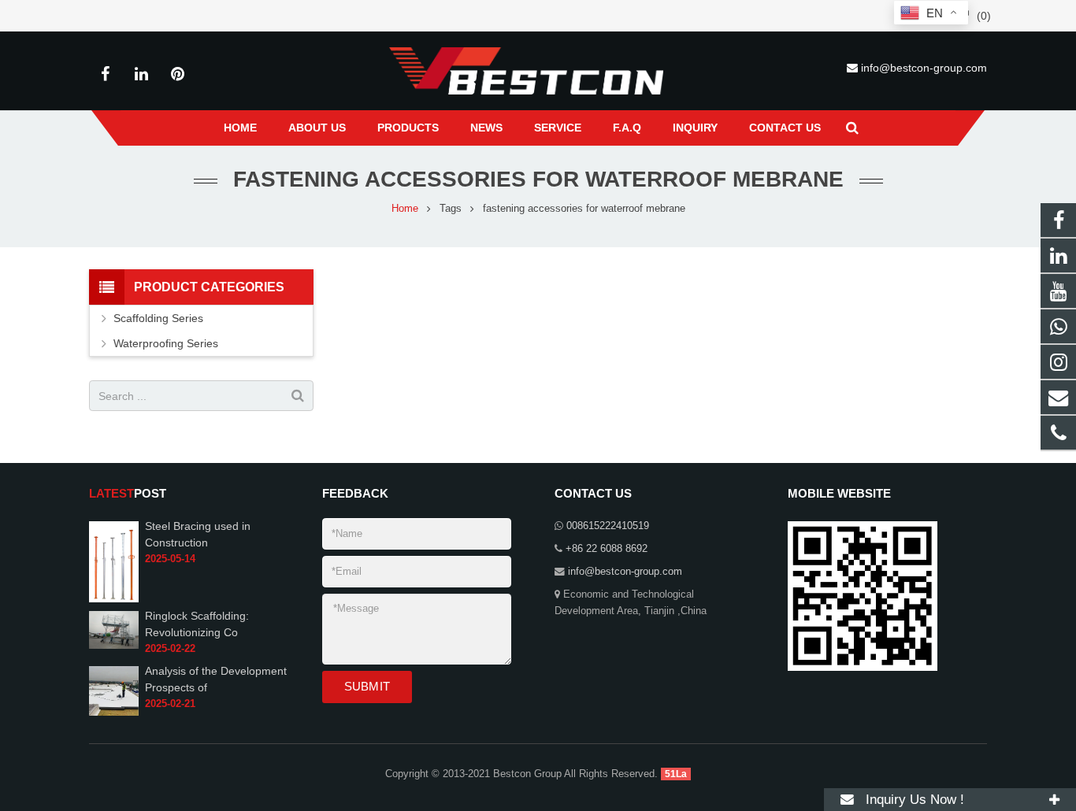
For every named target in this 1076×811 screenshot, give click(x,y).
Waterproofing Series (165, 343)
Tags (451, 208)
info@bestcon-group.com (924, 67)
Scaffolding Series (158, 318)
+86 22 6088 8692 (606, 548)
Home (404, 208)
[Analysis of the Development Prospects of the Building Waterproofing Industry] (114, 690)
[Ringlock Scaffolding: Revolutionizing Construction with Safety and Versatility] (114, 629)
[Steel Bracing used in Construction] (114, 560)
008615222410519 (607, 525)
